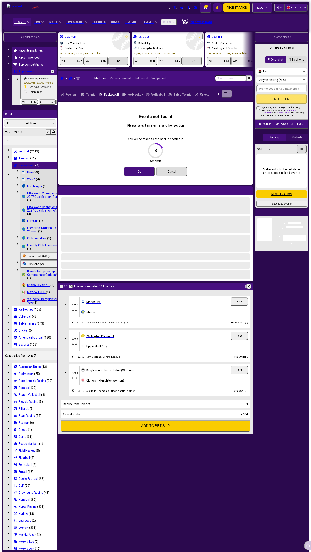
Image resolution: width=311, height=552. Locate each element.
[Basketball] (70, 78)
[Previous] (52, 71)
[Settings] (279, 8)
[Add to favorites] (126, 36)
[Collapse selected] (48, 132)
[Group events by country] (53, 132)
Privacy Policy (283, 113)
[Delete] (248, 189)
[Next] (72, 189)
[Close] (305, 216)
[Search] (249, 78)
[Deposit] (217, 7)
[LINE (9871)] (62, 78)
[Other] (227, 94)
